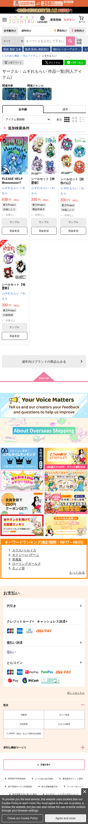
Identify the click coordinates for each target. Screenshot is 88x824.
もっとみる (77, 572)
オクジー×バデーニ (25, 554)
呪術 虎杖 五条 (12, 49)
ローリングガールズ (26, 563)
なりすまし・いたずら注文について (62, 794)
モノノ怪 (18, 568)
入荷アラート (15, 62)
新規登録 (55, 19)
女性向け (79, 30)
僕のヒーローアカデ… (66, 49)
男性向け (62, 30)
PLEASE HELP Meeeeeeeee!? (12, 180)
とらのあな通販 (10, 55)
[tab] (65, 109)
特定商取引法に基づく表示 (24, 794)
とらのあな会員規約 (44, 778)
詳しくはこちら (76, 692)
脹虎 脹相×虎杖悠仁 (37, 49)
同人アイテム (30, 55)
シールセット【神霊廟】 (43, 180)
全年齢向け (10, 30)
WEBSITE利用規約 (17, 778)
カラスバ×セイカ (24, 550)
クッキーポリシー (75, 786)
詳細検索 (79, 41)
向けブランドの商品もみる (44, 361)
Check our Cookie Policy (22, 818)
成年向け (26, 30)
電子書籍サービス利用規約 (20, 786)
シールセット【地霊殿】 (13, 286)
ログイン (69, 19)
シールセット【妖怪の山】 (72, 181)
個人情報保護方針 (50, 786)
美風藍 (17, 559)
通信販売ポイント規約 (73, 778)
